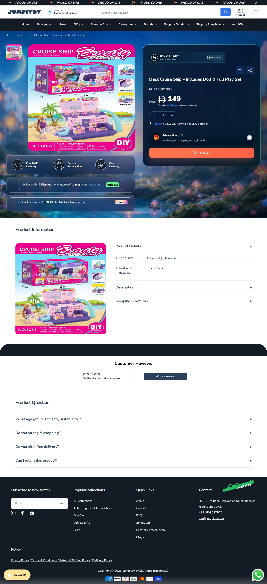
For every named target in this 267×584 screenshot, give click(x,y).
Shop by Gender (175, 24)
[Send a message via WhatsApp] (258, 575)
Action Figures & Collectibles (93, 508)
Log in (157, 124)
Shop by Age (99, 24)
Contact (141, 508)
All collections (83, 501)
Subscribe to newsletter (30, 490)
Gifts (77, 24)
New (63, 24)
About (140, 501)
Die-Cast (80, 515)
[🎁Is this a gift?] (201, 137)
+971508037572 (211, 513)
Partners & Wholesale (151, 530)
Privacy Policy (20, 560)
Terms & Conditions (44, 560)
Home (26, 24)
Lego (77, 530)
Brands (148, 24)
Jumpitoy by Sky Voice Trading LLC (145, 571)
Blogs (140, 537)
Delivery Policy (102, 560)
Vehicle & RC (82, 523)
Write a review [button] (165, 376)
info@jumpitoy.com (211, 518)
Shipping (173, 105)
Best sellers (45, 24)
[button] (256, 2)
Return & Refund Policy (74, 560)
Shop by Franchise (208, 24)
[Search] (226, 12)
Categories (126, 24)
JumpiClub (238, 24)
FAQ (139, 515)
